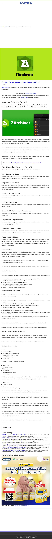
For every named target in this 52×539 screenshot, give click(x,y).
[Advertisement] (26, 14)
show (9, 427)
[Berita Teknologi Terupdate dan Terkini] (26, 2)
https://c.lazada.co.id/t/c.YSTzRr (22, 505)
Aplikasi (6, 27)
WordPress (23, 536)
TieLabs (35, 536)
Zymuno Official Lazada (30, 93)
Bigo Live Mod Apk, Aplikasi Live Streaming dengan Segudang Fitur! (25, 162)
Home (2, 27)
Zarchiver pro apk (5, 87)
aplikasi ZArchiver (25, 97)
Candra (4, 84)
